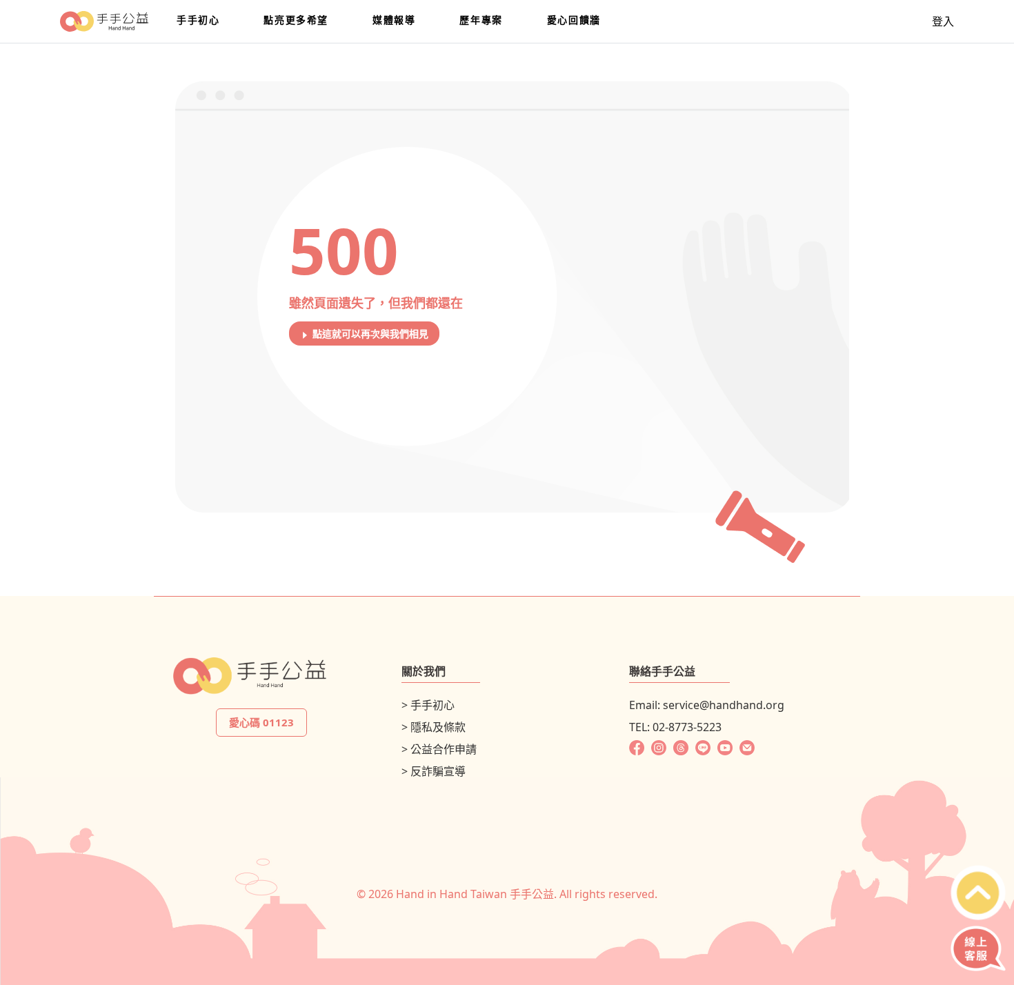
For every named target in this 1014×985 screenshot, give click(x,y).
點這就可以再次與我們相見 (369, 333)
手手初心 (198, 19)
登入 (943, 21)
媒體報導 (393, 19)
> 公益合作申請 (439, 749)
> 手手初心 (428, 705)
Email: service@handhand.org (706, 705)
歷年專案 (480, 19)
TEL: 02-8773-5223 (675, 727)
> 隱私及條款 (433, 727)
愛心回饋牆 (574, 19)
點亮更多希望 (296, 19)
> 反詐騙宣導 (433, 771)
